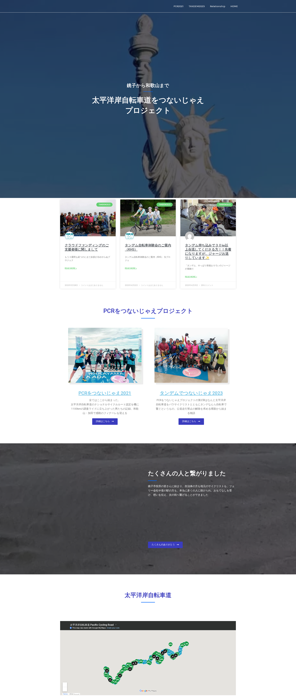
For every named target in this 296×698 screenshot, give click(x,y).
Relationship (217, 6)
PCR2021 (178, 6)
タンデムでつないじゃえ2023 (191, 393)
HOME (234, 6)
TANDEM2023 (197, 6)
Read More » (71, 268)
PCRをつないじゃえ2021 (104, 393)
